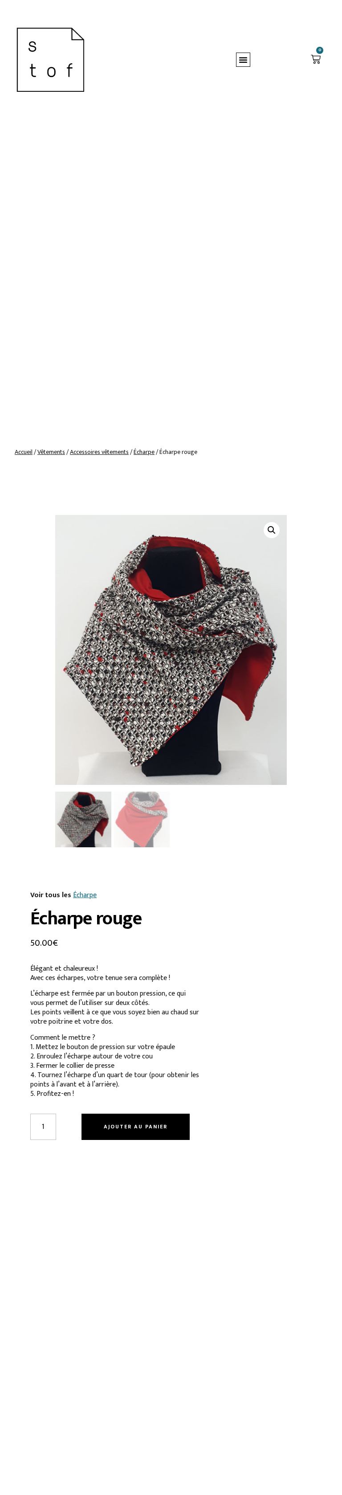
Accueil (24, 452)
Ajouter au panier (135, 1126)
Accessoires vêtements (99, 452)
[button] (243, 60)
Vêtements (51, 452)
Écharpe (144, 452)
